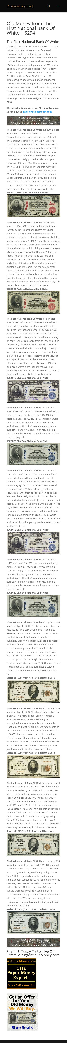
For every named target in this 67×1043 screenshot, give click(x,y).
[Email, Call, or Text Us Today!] (33, 121)
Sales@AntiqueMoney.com (37, 111)
